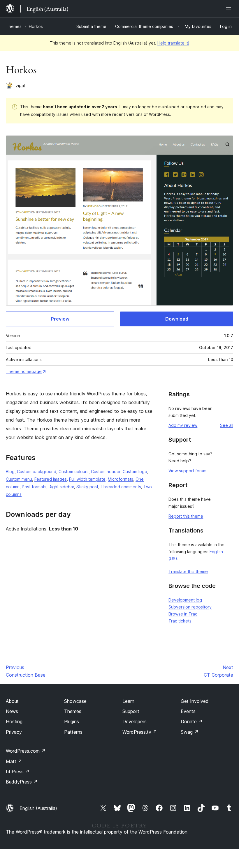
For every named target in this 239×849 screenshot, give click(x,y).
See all (226, 425)
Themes (14, 26)
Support (130, 711)
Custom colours (74, 471)
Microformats (120, 479)
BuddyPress (22, 782)
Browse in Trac (182, 613)
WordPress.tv (139, 732)
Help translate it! (173, 42)
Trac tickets (179, 620)
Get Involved (195, 701)
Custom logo (135, 471)
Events (188, 711)
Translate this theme (188, 571)
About (12, 701)
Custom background (36, 471)
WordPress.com (25, 751)
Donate (192, 721)
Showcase (75, 701)
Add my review (182, 425)
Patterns (73, 732)
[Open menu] (229, 8)
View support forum (187, 470)
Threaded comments (121, 486)
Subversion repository (190, 606)
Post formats (34, 486)
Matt (14, 761)
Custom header (105, 471)
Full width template (87, 479)
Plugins (71, 721)
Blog (10, 471)
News (12, 711)
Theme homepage (24, 371)
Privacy (14, 732)
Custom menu (19, 479)
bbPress (17, 771)
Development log (185, 599)
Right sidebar (61, 486)
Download (176, 319)
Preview (60, 319)
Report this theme (185, 516)
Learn (128, 701)
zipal (20, 85)
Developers (134, 721)
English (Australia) (38, 808)
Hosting (14, 721)
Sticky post (87, 486)
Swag (189, 732)
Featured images (50, 479)
